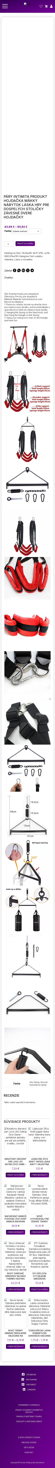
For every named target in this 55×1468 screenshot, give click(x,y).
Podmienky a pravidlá (29, 1405)
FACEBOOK (31, 1374)
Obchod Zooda (29, 1442)
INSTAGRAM (31, 1379)
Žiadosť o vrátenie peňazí (29, 1421)
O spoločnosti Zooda (29, 1437)
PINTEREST (31, 1384)
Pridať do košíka (25, 244)
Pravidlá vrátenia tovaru (29, 1416)
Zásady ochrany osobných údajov (29, 1411)
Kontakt (29, 1452)
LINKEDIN (31, 1390)
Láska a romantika (23, 259)
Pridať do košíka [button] (15, 1175)
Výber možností (39, 1175)
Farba (8, 230)
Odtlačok (29, 1447)
